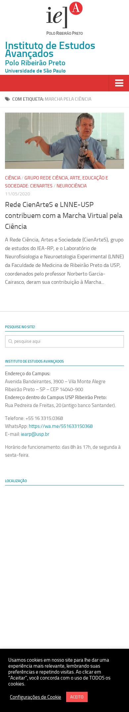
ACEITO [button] (77, 696)
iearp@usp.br (35, 434)
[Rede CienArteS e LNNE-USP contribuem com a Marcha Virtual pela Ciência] (64, 141)
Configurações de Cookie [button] (35, 697)
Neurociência (72, 186)
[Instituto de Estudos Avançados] (64, 18)
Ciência (13, 178)
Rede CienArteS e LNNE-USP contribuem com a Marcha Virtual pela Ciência (63, 215)
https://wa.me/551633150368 (61, 426)
